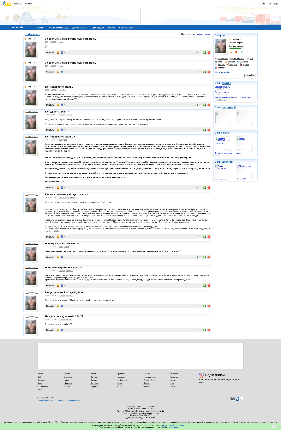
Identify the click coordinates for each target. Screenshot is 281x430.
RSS (39, 377)
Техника (69, 115)
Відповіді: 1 (50, 105)
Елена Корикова (221, 179)
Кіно (172, 383)
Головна (18, 3)
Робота (67, 374)
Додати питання (79, 27)
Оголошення (69, 377)
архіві (227, 72)
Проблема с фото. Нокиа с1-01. (64, 267)
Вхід (263, 3)
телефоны (69, 271)
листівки (221, 64)
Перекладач (42, 380)
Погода (93, 377)
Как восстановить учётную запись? (66, 194)
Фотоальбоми (149, 380)
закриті (208, 34)
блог (251, 58)
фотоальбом (238, 58)
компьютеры (70, 197)
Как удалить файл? (57, 111)
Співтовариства (126, 27)
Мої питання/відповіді (58, 27)
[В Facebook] (62, 52)
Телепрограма (149, 377)
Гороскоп (121, 377)
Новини (146, 383)
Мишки (238, 153)
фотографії (229, 107)
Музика (120, 386)
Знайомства (122, 380)
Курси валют (175, 377)
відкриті (200, 34)
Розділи (28, 3)
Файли (67, 386)
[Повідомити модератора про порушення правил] (209, 52)
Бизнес (66, 247)
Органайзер (42, 386)
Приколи (94, 380)
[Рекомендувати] (205, 52)
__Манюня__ (32, 34)
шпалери (244, 61)
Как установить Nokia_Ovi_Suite (64, 292)
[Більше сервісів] (64, 52)
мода (61, 42)
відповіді (221, 67)
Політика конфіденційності (68, 401)
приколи (231, 61)
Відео (39, 383)
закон (61, 247)
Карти (119, 383)
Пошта (40, 374)
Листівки (94, 383)
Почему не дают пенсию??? (62, 243)
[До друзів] (230, 52)
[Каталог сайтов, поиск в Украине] (236, 398)
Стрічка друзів (97, 27)
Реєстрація (273, 3)
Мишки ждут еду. (222, 87)
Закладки (174, 374)
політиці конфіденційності (173, 425)
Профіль (220, 35)
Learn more (173, 427)
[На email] (58, 52)
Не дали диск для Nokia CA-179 (64, 316)
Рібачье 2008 (241, 179)
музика (246, 64)
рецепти (233, 64)
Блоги (172, 380)
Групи (172, 386)
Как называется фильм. (59, 86)
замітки (226, 83)
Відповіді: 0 (50, 52)
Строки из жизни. (222, 92)
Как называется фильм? (60, 136)
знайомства (223, 58)
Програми (121, 374)
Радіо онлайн (216, 375)
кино (60, 90)
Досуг (65, 90)
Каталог (146, 374)
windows (62, 115)
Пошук (93, 374)
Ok (274, 426)
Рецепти (94, 386)
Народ (67, 380)
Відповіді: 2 (50, 130)
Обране (111, 27)
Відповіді (147, 386)
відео (220, 61)
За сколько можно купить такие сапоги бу (70, 38)
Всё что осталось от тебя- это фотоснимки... (235, 98)
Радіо (39, 389)
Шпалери (68, 383)
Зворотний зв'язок (45, 401)
